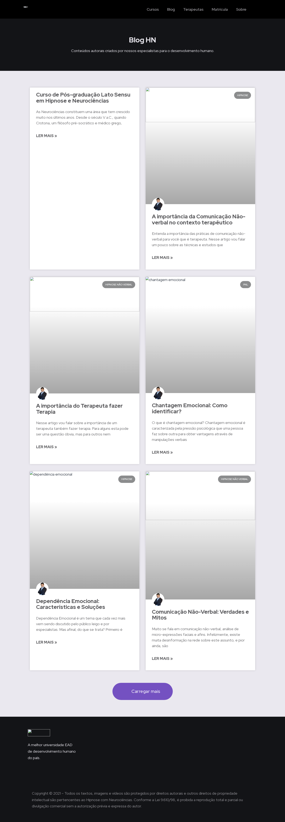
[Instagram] (131, 774)
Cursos (153, 9)
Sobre (241, 9)
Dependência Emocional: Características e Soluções (70, 604)
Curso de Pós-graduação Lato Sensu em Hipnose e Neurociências (83, 97)
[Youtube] (154, 774)
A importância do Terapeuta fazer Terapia (79, 408)
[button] (255, 9)
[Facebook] (142, 774)
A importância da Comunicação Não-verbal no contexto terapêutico (198, 219)
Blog (171, 9)
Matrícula (220, 9)
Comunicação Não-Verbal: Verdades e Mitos (200, 614)
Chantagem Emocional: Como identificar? (189, 408)
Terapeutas (193, 9)
